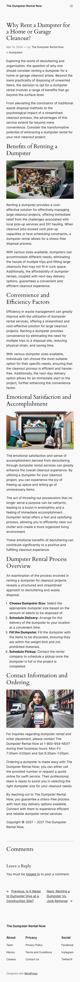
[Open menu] (71, 6)
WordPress (30, 973)
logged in (33, 874)
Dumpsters (15, 52)
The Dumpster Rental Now (24, 6)
